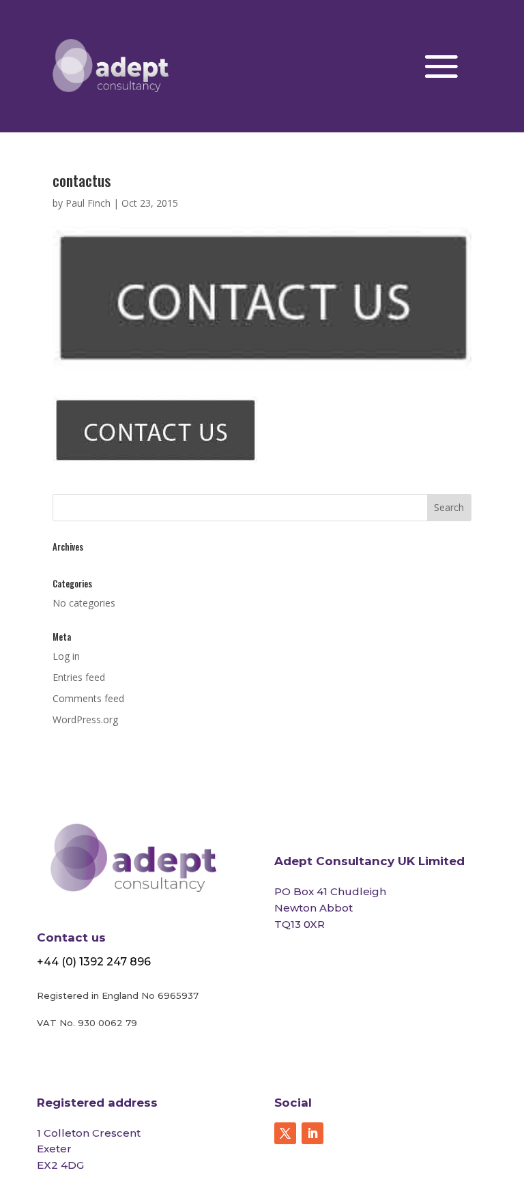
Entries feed (79, 677)
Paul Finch (88, 202)
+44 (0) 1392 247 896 (94, 961)
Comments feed (88, 698)
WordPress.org (85, 719)
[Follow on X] (285, 1133)
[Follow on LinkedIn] (312, 1133)
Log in (66, 656)
